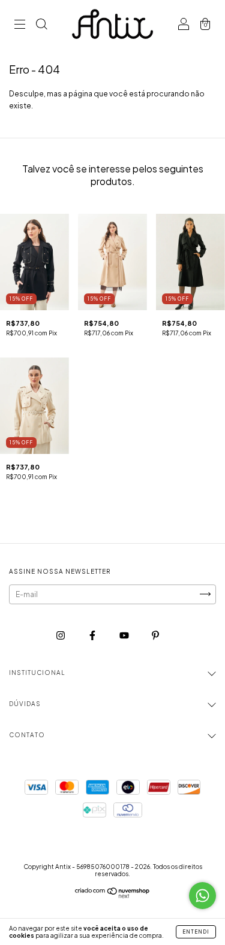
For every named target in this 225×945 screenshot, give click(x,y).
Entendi (195, 932)
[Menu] (20, 25)
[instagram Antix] (61, 635)
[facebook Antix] (93, 635)
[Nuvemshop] (112, 895)
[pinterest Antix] (155, 635)
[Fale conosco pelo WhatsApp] (202, 895)
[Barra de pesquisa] (41, 25)
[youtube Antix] (124, 635)
